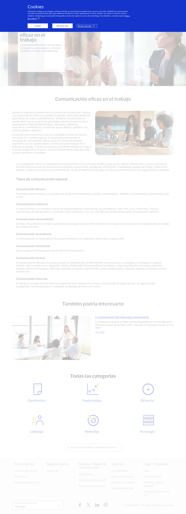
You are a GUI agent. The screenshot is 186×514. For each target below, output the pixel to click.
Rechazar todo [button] (62, 26)
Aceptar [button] (38, 26)
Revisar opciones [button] (85, 26)
